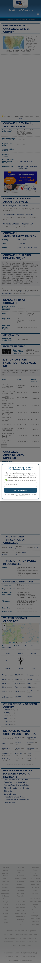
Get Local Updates (20, 490)
